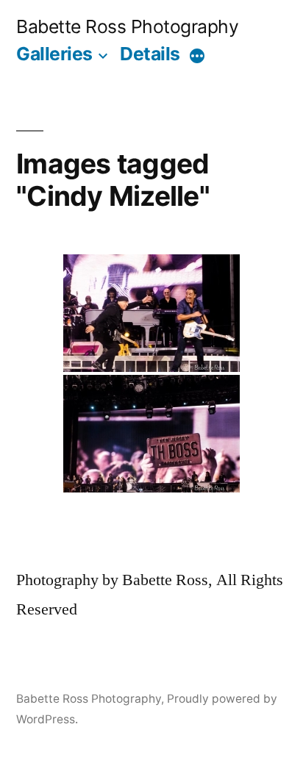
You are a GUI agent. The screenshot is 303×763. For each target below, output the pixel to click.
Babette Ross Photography (127, 26)
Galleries (54, 54)
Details (150, 54)
